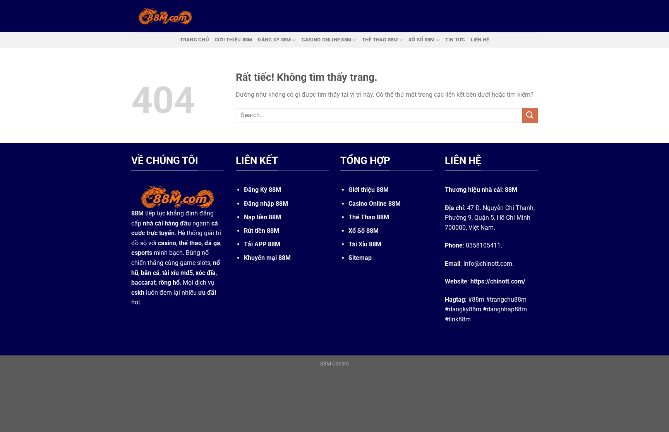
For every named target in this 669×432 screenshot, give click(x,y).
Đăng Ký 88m (274, 40)
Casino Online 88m (326, 40)
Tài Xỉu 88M (364, 244)
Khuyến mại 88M (267, 257)
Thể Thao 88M (368, 217)
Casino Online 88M (374, 203)
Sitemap (360, 257)
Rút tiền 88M (261, 230)
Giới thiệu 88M (368, 189)
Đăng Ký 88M (262, 189)
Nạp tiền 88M (262, 217)
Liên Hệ (480, 40)
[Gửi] (530, 115)
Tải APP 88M (262, 244)
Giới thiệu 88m (233, 40)
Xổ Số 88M (363, 230)
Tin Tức (455, 40)
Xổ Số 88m (421, 40)
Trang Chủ (194, 40)
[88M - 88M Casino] (165, 15)
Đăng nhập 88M (266, 203)
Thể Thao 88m (380, 40)
